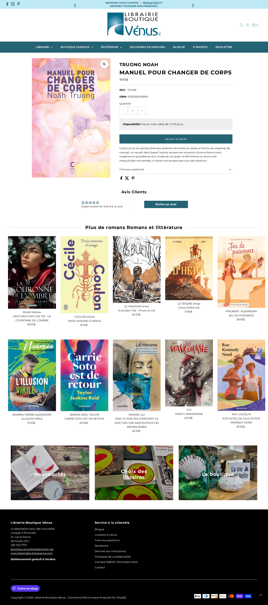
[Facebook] (7, 4)
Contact (100, 567)
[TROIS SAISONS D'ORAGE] (84, 274)
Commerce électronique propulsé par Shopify (96, 597)
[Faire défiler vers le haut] (260, 595)
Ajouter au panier (176, 139)
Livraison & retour (106, 534)
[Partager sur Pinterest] (133, 179)
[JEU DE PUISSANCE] (241, 272)
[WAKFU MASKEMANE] (189, 373)
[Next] (193, 4)
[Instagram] (12, 4)
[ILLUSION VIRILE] (32, 375)
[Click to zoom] (104, 64)
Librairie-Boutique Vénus (49, 597)
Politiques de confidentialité (113, 556)
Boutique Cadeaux (75, 47)
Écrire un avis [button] (166, 204)
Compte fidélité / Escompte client (116, 562)
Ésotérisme (110, 47)
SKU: (122, 90)
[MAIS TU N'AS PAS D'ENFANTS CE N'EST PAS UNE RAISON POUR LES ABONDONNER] (137, 375)
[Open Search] (241, 25)
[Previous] (75, 4)
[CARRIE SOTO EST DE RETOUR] (84, 375)
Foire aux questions (131, 169)
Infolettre (223, 47)
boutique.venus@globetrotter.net (32, 549)
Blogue (179, 47)
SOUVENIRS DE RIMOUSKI (147, 47)
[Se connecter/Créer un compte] (247, 25)
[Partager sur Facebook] (121, 179)
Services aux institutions (110, 551)
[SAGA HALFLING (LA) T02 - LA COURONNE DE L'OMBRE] (32, 272)
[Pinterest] (18, 4)
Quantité (125, 103)
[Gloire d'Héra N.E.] (189, 268)
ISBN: (123, 96)
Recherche (101, 545)
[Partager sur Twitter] (127, 179)
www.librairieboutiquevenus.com (32, 553)
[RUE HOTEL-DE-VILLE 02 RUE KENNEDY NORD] (241, 375)
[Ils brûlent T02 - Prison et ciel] (137, 269)
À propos (200, 47)
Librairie (43, 47)
